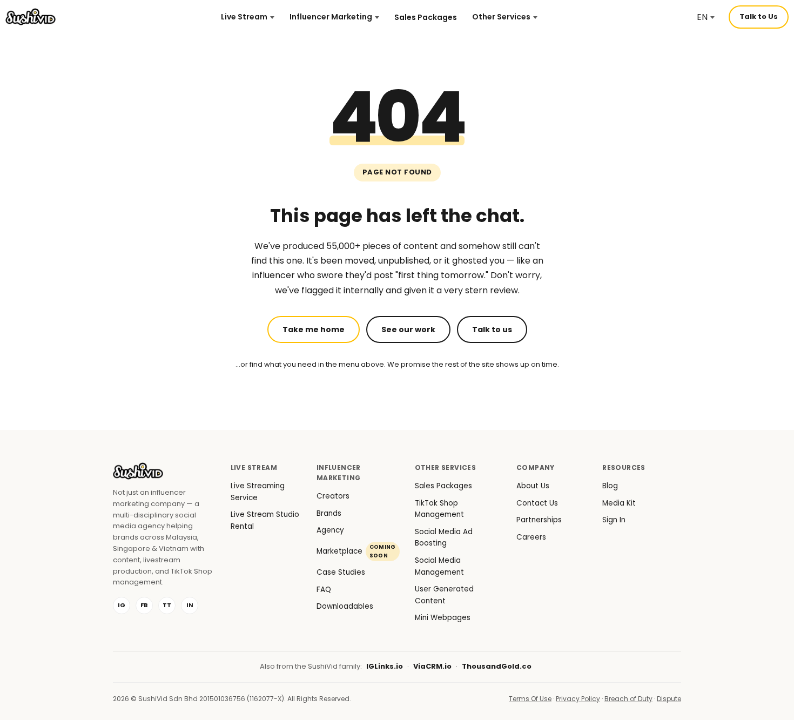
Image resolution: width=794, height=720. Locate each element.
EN (702, 17)
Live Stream (244, 16)
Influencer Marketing (331, 16)
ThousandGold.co (496, 666)
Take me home (313, 329)
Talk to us (492, 329)
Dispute (669, 698)
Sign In (613, 520)
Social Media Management (439, 566)
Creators (333, 496)
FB (144, 605)
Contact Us (537, 503)
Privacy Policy (578, 698)
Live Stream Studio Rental (265, 520)
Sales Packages (425, 17)
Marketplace (356, 551)
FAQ (324, 589)
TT (167, 605)
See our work (408, 329)
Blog (610, 486)
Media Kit (619, 503)
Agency (330, 530)
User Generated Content (444, 595)
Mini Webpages (442, 618)
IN (189, 605)
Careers (531, 537)
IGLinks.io (384, 666)
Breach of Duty (628, 698)
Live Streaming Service (258, 492)
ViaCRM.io (432, 666)
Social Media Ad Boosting (444, 538)
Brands (329, 513)
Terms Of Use (530, 698)
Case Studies (341, 572)
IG (121, 605)
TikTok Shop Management (439, 509)
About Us (532, 486)
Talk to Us (758, 16)
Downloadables (345, 606)
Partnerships (539, 520)
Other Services (501, 16)
